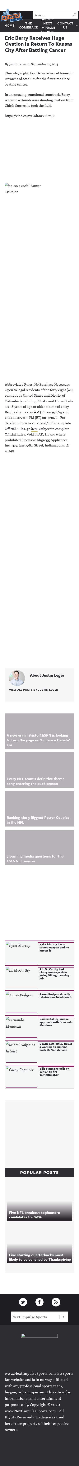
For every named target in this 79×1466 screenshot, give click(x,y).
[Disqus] (39, 509)
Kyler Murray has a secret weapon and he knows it (54, 947)
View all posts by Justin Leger (33, 689)
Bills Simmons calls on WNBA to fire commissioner (54, 1071)
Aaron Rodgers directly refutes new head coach (56, 995)
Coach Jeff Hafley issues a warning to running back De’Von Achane (56, 1046)
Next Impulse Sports (29, 1316)
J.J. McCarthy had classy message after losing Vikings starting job (54, 974)
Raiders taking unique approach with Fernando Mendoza (56, 1021)
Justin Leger (17, 64)
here (34, 428)
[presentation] (21, 952)
